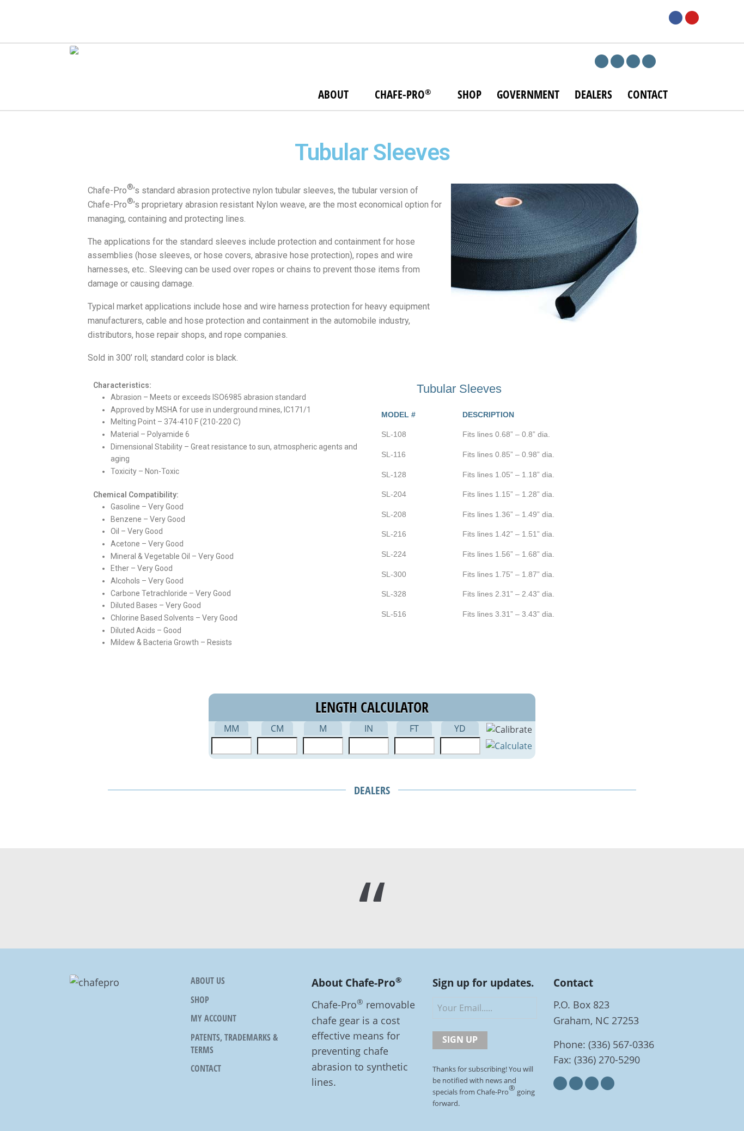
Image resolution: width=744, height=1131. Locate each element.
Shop (469, 94)
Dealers (593, 94)
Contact (647, 94)
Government (528, 94)
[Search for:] (711, 19)
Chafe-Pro (403, 94)
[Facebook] (675, 18)
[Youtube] (692, 18)
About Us (208, 981)
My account (213, 1018)
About (333, 94)
